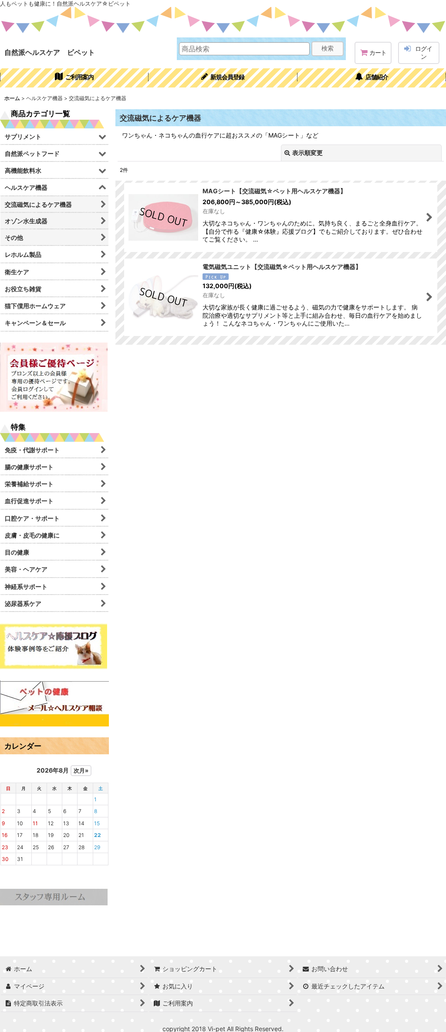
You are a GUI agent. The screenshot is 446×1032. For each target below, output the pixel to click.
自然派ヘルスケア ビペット (49, 52)
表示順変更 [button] (307, 152)
